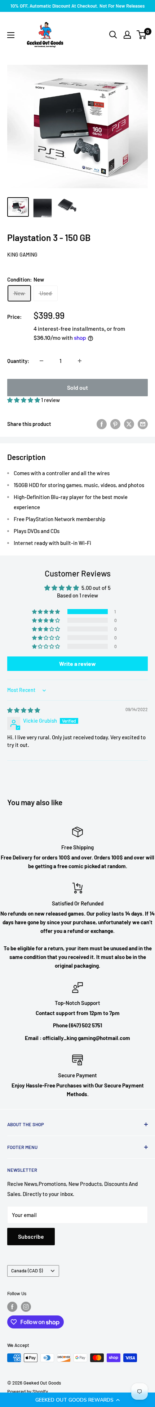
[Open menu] (10, 35)
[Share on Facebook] (102, 423)
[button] (77, 1400)
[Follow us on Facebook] (12, 1307)
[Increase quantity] (79, 360)
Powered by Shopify (27, 1391)
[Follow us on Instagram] (26, 1307)
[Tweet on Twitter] (129, 423)
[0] (141, 34)
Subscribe (31, 1236)
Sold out (77, 387)
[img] (23, 710)
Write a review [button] (77, 663)
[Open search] (113, 35)
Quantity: (18, 361)
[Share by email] (143, 423)
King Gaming (22, 255)
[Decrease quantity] (41, 360)
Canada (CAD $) (27, 1270)
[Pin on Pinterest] (115, 423)
